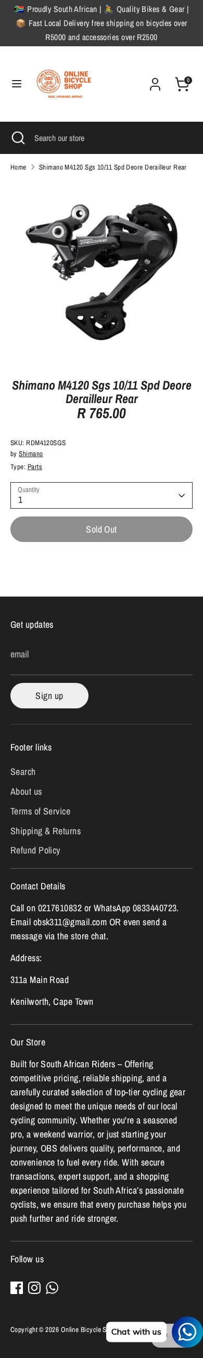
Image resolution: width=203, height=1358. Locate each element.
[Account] (155, 80)
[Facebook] (16, 1288)
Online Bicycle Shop (89, 1329)
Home (18, 167)
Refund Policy (35, 850)
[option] (101, 271)
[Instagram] (34, 1288)
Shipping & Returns (45, 830)
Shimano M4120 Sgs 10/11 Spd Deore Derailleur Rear (113, 167)
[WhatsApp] (52, 1288)
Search (23, 771)
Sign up (49, 695)
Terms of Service (40, 811)
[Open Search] (17, 138)
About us (26, 791)
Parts (35, 466)
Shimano (31, 453)
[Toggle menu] (16, 84)
